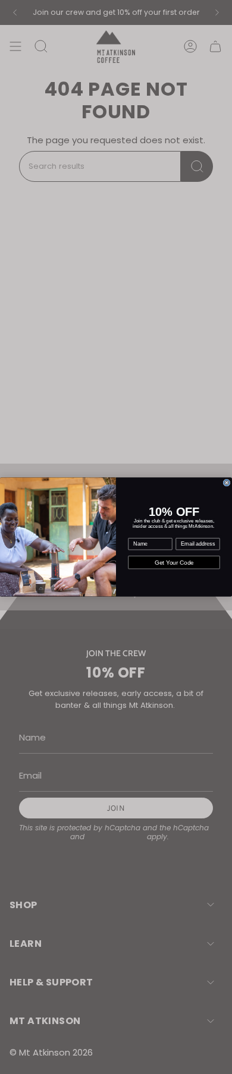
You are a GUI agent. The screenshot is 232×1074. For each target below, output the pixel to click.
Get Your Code (174, 562)
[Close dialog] (227, 483)
